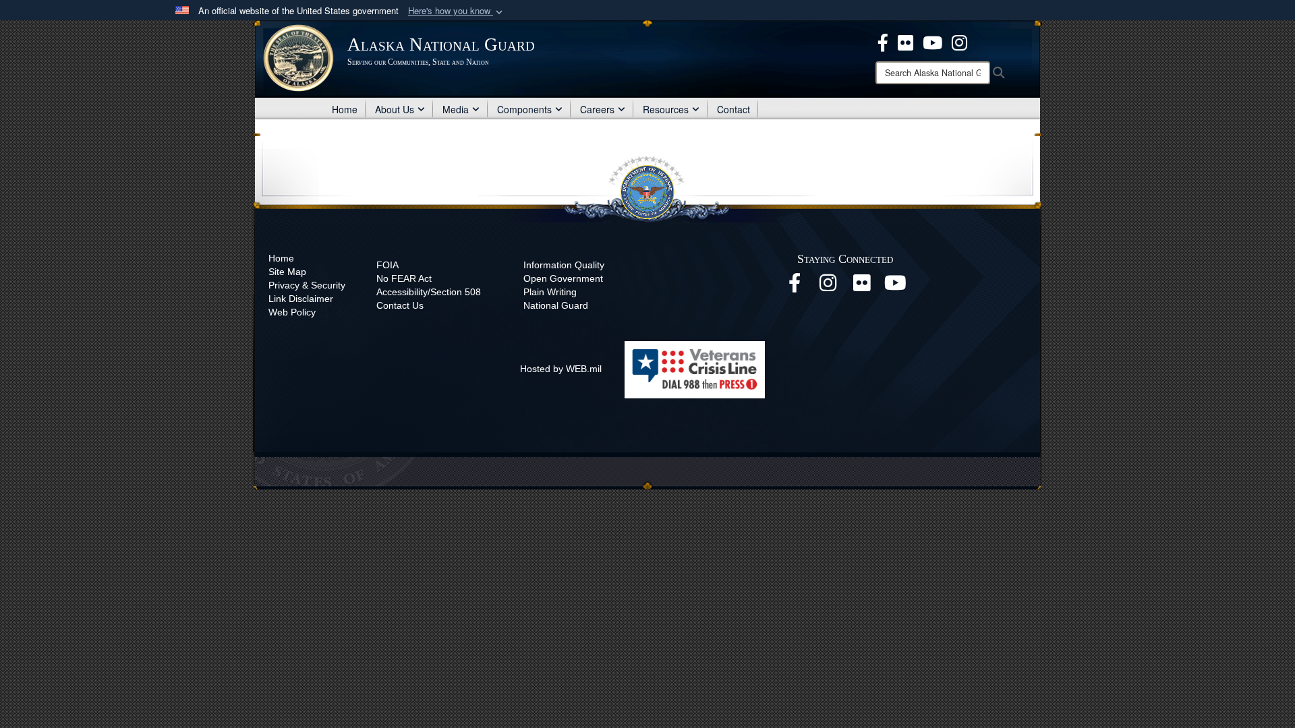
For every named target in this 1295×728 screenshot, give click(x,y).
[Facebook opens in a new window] (794, 286)
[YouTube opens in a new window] (896, 286)
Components (524, 109)
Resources (666, 109)
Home (344, 109)
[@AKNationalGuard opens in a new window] (959, 41)
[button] (456, 11)
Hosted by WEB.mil (561, 368)
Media (455, 109)
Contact (733, 109)
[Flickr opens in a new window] (862, 286)
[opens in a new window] (882, 41)
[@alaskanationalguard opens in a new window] (828, 286)
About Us (394, 109)
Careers (597, 109)
